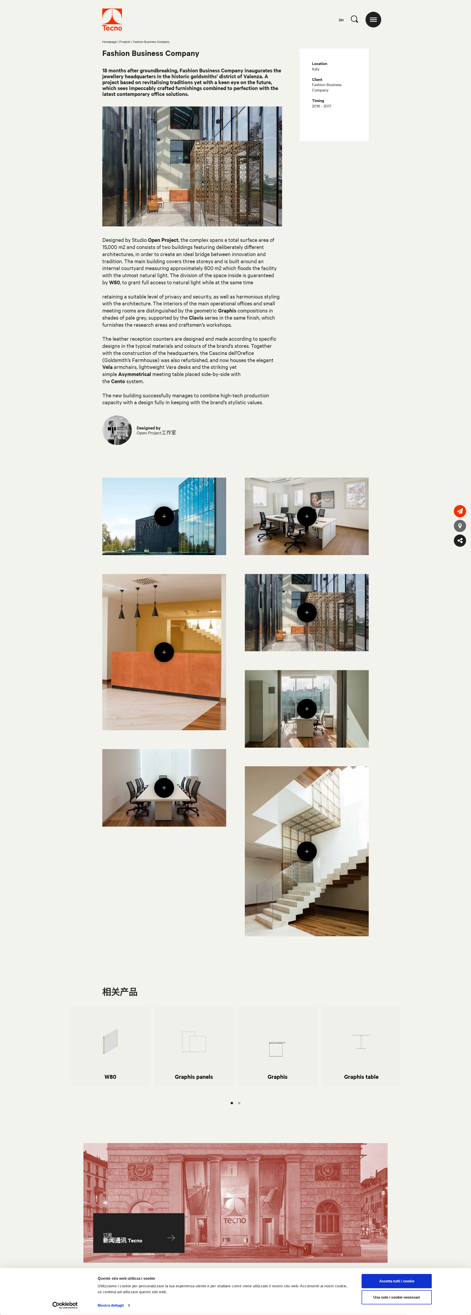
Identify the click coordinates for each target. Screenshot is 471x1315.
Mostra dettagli (111, 1305)
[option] (110, 1045)
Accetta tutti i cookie (396, 1281)
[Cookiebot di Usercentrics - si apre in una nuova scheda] (65, 1305)
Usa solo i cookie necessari (396, 1297)
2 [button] (239, 1103)
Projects (124, 41)
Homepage (109, 41)
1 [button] (232, 1103)
